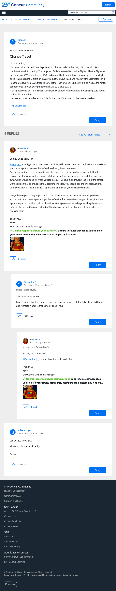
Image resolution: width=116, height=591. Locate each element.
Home (5, 19)
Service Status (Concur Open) (19, 557)
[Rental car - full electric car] (109, 135)
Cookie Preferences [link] (70, 575)
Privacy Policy (9, 575)
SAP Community (12, 546)
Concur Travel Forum (47, 19)
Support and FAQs (13, 501)
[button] (106, 40)
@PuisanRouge (30, 359)
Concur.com (10, 516)
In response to (26, 290)
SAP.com (8, 536)
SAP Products (11, 541)
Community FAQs (12, 496)
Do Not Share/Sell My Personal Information (44, 575)
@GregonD (15, 164)
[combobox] (91, 12)
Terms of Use (21, 575)
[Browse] (5, 12)
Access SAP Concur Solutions (19, 511)
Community (35, 5)
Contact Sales (11, 526)
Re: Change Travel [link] (73, 19)
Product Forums (22, 19)
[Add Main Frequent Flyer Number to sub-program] (104, 135)
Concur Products (12, 521)
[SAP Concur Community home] (13, 5)
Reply (98, 120)
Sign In (108, 5)
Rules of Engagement (14, 491)
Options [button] (107, 19)
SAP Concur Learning (14, 562)
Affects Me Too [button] (19, 106)
